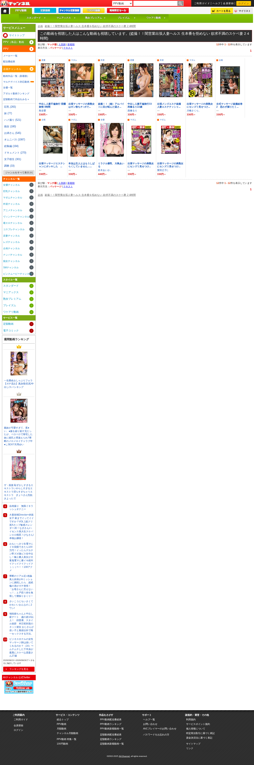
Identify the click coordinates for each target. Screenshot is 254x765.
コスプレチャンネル (14, 229)
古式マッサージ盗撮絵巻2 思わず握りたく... (229, 105)
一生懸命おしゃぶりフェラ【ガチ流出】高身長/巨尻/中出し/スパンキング (19, 384)
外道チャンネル (11, 204)
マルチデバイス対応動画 (16, 81)
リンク (189, 748)
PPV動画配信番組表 (110, 719)
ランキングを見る (18, 669)
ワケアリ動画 (153, 17)
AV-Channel (15, 3)
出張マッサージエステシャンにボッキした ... (52, 165)
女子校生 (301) (12, 159)
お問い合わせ (150, 724)
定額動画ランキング (110, 739)
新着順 (71, 44)
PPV (6, 48)
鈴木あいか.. (104, 170)
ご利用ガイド (202, 3)
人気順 (62, 44)
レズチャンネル (11, 242)
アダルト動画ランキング (16, 93)
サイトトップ (17, 35)
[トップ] (5, 11)
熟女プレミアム (93, 17)
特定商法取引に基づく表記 (200, 733)
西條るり (132, 110)
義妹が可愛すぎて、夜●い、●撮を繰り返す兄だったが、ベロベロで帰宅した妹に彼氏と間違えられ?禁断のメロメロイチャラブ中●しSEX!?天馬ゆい (18, 436)
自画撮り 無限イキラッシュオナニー (21, 508)
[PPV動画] (21, 12)
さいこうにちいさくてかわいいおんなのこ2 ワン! (21, 604)
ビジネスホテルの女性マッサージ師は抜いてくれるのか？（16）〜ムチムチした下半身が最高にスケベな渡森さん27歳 (21, 647)
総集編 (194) (11, 146)
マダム (74, 60)
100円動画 (62, 743)
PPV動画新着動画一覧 (112, 728)
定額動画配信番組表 (110, 734)
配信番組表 (9, 61)
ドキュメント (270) (15, 152)
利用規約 (191, 719)
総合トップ (63, 719)
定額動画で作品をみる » (16, 99)
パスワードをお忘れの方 (156, 734)
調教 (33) (9, 165)
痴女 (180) (10, 126)
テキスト (68, 47)
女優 (103, 120)
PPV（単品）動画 (13, 42)
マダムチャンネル (12, 197)
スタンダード (34, 17)
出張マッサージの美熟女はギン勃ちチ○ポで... (81, 105)
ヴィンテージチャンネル (16, 216)
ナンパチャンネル (12, 254)
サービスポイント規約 (198, 724)
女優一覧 (8, 87)
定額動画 (8, 323)
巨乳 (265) (10, 106)
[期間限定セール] (118, 11)
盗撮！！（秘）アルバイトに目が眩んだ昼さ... (111, 105)
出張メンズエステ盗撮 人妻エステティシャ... (170, 105)
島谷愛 (42, 110)
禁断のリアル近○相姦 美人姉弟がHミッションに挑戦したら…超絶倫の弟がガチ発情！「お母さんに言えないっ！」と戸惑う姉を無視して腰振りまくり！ (21, 586)
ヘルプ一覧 (149, 719)
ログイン (243, 3)
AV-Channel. (124, 756)
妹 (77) (8, 113)
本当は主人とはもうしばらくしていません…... (81, 165)
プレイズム (124, 17)
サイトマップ (193, 743)
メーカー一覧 (10, 55)
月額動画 (61, 728)
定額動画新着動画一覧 (112, 743)
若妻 (43, 60)
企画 (40, 26)
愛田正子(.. (163, 170)
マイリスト (245, 11)
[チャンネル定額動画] (69, 11)
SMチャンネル (11, 267)
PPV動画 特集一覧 (66, 739)
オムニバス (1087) (14, 139)
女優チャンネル (11, 185)
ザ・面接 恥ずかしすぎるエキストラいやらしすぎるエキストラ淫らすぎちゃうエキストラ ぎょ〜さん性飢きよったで (18, 492)
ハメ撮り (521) (12, 119)
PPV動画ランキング (110, 724)
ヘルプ (216, 3)
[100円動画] (94, 11)
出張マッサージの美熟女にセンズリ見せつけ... (200, 105)
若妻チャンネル (11, 235)
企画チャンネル (12, 69)
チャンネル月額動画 (67, 733)
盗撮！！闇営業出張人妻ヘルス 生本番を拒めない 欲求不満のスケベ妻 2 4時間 (90, 26)
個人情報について (195, 728)
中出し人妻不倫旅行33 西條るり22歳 (141, 105)
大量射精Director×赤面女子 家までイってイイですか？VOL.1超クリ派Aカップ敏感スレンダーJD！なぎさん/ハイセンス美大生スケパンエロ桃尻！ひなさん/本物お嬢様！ (21, 526)
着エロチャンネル (12, 223)
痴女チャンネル (11, 261)
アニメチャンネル (12, 210)
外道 (103, 60)
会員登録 (228, 3)
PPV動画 (61, 724)
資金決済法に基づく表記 (199, 737)
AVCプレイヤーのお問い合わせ (159, 728)
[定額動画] (45, 11)
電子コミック (11, 330)
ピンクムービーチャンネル (17, 273)
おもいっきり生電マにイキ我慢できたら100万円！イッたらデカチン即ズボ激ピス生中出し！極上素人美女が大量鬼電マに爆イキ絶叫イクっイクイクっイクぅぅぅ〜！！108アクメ (21, 557)
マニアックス (64, 17)
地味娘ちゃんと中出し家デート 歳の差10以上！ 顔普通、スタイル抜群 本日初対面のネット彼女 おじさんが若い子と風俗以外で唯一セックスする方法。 (21, 623)
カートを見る (223, 11)
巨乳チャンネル (11, 191)
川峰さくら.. (193, 110)
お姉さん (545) (12, 132)
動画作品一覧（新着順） (16, 76)
